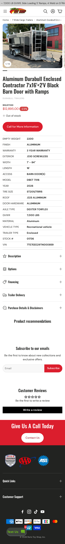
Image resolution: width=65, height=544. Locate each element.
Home (6, 20)
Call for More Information (22, 126)
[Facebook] (22, 512)
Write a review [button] (32, 410)
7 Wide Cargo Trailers (22, 20)
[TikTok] (36, 512)
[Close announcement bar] (61, 2)
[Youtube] (42, 512)
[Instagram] (29, 512)
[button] (45, 11)
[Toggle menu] (5, 11)
